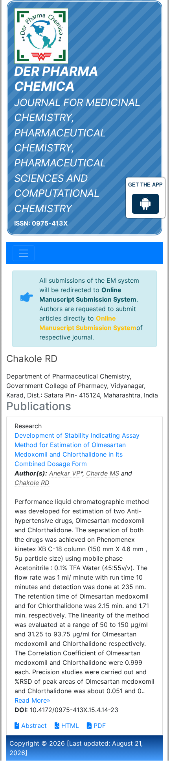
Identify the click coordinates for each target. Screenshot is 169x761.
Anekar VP (64, 473)
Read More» (32, 700)
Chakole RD (32, 483)
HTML (69, 725)
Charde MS (102, 473)
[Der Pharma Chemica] (41, 35)
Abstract (33, 725)
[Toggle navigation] (24, 253)
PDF (99, 725)
